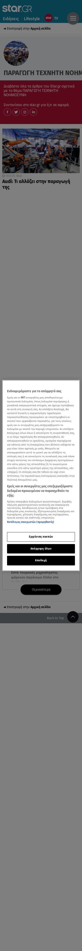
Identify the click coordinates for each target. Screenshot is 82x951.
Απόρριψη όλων (41, 548)
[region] (41, 475)
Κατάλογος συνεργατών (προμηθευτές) (30, 522)
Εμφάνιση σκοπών (41, 536)
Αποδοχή (41, 560)
